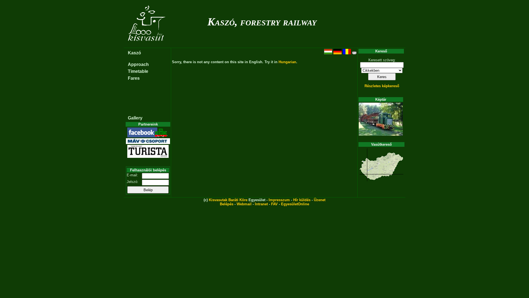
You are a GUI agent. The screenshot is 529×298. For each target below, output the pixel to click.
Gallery (135, 118)
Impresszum (279, 200)
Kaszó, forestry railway (262, 21)
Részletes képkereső (382, 86)
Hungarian (287, 62)
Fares (134, 78)
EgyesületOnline (295, 204)
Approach (138, 64)
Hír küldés (302, 200)
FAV (274, 204)
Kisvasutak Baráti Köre (228, 200)
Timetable (138, 71)
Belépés (226, 204)
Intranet (261, 204)
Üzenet (319, 200)
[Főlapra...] (147, 45)
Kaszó (134, 52)
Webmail (244, 204)
